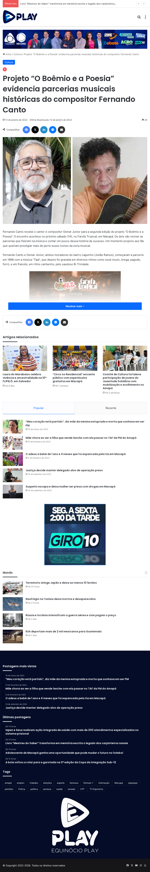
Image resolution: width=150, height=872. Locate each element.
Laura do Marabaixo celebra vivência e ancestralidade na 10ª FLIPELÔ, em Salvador (24, 377)
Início (8, 54)
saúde (59, 789)
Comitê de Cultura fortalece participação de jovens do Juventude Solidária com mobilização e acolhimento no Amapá (123, 381)
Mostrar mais (74, 306)
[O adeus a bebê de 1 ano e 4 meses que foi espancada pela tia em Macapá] (13, 459)
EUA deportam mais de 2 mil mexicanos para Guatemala (64, 631)
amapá (8, 782)
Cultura (18, 54)
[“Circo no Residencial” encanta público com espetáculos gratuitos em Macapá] (75, 358)
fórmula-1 (88, 782)
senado (71, 789)
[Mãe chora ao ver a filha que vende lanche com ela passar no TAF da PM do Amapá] (13, 443)
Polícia (21, 789)
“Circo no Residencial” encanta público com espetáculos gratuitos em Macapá (74, 377)
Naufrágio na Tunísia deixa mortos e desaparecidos (61, 599)
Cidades (34, 782)
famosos (74, 782)
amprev (21, 782)
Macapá (119, 782)
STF (82, 789)
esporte (61, 782)
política (34, 789)
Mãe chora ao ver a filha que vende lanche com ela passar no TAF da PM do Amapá (81, 438)
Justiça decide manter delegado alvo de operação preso (64, 470)
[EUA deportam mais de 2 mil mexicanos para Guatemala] (13, 636)
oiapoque (133, 782)
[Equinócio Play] (20, 17)
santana (47, 789)
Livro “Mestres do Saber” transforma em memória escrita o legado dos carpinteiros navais (71, 3)
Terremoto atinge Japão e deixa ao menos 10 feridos (61, 583)
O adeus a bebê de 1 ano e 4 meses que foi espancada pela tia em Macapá (76, 454)
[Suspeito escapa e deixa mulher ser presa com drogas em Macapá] (13, 491)
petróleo (9, 789)
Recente (111, 408)
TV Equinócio (96, 789)
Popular (39, 408)
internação (103, 782)
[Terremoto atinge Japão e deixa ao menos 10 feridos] (13, 588)
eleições (47, 782)
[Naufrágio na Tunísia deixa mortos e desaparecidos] (13, 604)
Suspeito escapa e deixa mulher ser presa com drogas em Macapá (70, 486)
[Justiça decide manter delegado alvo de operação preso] (13, 475)
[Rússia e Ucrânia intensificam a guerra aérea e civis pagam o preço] (13, 620)
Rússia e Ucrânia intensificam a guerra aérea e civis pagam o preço (71, 615)
